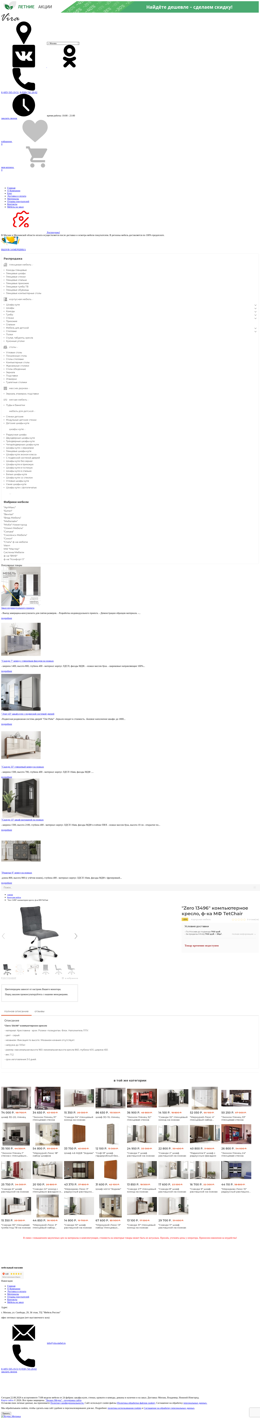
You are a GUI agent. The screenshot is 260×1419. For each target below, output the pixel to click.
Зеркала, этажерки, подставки (22, 393)
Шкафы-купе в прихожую (20, 464)
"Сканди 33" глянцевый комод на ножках (22, 767)
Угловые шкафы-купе (17, 481)
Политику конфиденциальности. (67, 1403)
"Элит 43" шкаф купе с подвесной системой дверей (27, 714)
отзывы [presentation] (40, 1011)
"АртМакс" (10, 507)
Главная (11, 188)
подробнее (6, 618)
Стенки (10, 318)
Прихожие (11, 321)
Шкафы (10, 308)
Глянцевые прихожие (17, 283)
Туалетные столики (16, 382)
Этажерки (11, 379)
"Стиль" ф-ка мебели (16, 542)
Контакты (12, 204)
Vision (7, 545)
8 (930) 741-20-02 (28, 92)
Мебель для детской (17, 328)
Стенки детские (14, 416)
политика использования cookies (124, 1408)
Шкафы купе (13, 304)
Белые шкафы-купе (16, 474)
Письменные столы (16, 355)
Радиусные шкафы (16, 434)
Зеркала (10, 372)
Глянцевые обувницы (17, 290)
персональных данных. (195, 1403)
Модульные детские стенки (21, 420)
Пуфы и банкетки (15, 405)
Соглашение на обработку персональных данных (169, 1408)
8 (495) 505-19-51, (10, 92)
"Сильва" (9, 531)
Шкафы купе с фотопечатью (21, 487)
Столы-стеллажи (15, 359)
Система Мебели (14, 552)
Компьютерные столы (17, 362)
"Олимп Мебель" (13, 528)
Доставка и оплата (16, 196)
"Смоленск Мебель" (15, 535)
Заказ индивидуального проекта (17, 608)
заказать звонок (9, 118)
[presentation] (3, 936)
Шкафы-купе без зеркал (19, 461)
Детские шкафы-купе (17, 423)
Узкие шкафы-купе (16, 484)
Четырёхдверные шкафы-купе (22, 444)
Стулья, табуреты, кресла (19, 337)
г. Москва (52, 43)
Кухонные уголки (15, 341)
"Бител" (8, 510)
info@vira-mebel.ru (56, 1343)
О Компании (13, 190)
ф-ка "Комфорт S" (14, 559)
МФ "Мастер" (11, 548)
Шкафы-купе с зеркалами (20, 448)
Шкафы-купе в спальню (19, 471)
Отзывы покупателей (18, 201)
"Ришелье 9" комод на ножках (16, 872)
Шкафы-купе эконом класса (21, 454)
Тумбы (9, 314)
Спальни (10, 324)
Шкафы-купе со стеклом (19, 477)
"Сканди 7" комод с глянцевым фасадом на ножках (27, 661)
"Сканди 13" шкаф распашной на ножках (22, 819)
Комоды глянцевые (16, 270)
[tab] (16, 1012)
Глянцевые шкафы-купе (18, 451)
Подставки (12, 375)
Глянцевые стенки (16, 276)
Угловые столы (14, 352)
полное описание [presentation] (16, 1011)
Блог (9, 193)
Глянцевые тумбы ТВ (17, 286)
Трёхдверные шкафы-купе (20, 441)
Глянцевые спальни (16, 280)
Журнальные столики (17, 365)
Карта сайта (7, 1400)
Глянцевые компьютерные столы (23, 293)
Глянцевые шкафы (16, 273)
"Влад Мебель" (12, 517)
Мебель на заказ (15, 207)
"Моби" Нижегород (15, 524)
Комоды (10, 311)
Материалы (13, 198)
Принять (6, 1413)
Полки (9, 334)
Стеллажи (11, 331)
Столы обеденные (16, 369)
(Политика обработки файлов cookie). (136, 1403)
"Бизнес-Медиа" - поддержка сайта (63, 1400)
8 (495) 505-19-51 (10, 1369)
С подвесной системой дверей (23, 457)
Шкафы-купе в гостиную (19, 467)
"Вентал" (9, 514)
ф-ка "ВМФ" (10, 555)
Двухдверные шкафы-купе (20, 438)
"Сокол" (8, 538)
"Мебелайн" (11, 521)
